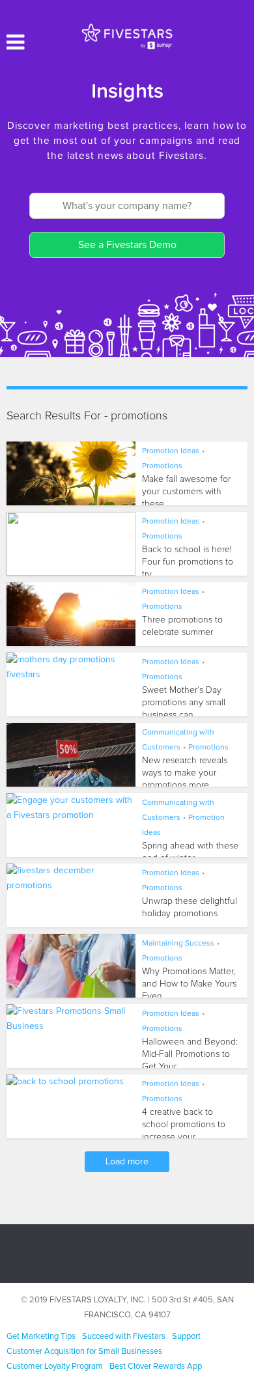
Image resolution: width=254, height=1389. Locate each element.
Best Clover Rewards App (155, 1366)
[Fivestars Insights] (127, 35)
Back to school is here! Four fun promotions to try (187, 562)
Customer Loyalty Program (55, 1366)
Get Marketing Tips (41, 1336)
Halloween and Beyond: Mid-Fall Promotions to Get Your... (190, 1054)
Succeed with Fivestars (123, 1336)
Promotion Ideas (170, 451)
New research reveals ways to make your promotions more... (184, 773)
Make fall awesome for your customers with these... (186, 492)
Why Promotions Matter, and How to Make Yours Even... (189, 984)
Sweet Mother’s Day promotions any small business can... (183, 703)
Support (186, 1336)
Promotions (162, 466)
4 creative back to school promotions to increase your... (183, 1125)
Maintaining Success (178, 943)
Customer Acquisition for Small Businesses (84, 1351)
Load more (127, 1161)
